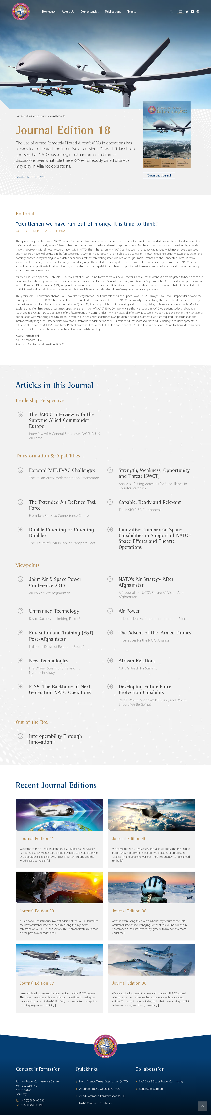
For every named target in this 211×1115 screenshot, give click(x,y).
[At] (197, 11)
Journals (43, 116)
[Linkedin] (192, 11)
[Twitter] (187, 11)
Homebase (20, 116)
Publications (32, 116)
